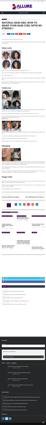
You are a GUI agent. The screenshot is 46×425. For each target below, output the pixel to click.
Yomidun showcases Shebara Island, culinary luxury (7, 225)
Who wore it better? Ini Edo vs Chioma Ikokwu (38, 224)
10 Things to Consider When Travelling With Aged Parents (12, 15)
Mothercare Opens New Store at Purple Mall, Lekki (17, 378)
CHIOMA (11, 228)
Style (8, 232)
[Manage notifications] (43, 422)
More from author (13, 212)
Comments (14, 363)
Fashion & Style (4, 19)
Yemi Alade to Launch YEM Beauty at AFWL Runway (12, 14)
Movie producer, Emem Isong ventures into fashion (38, 247)
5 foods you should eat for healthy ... (11, 197)
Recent (3, 363)
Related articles (5, 212)
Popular (8, 363)
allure (10, 386)
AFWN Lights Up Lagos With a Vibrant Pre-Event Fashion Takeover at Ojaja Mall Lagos (23, 242)
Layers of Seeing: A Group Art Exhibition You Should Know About (20, 384)
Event (18, 232)
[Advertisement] (23, 266)
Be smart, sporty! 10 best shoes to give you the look (23, 218)
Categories (4, 344)
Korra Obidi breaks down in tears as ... (35, 197)
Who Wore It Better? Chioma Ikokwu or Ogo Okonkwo (8, 246)
